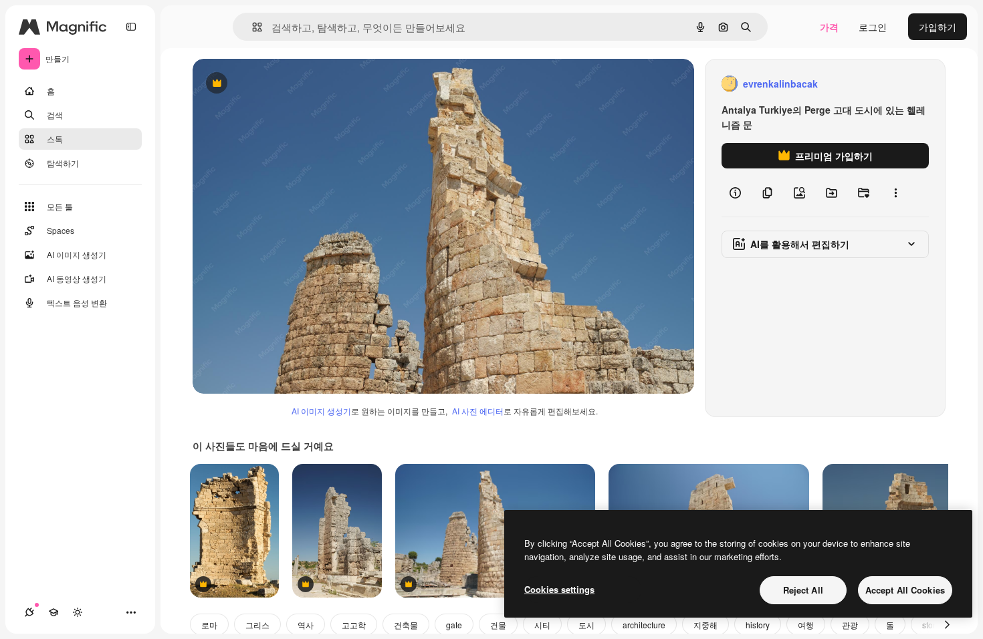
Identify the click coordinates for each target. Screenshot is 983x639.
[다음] (947, 624)
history (758, 624)
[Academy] (53, 612)
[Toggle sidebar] (131, 26)
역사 (306, 624)
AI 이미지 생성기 (321, 410)
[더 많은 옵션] (895, 192)
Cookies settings (559, 589)
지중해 (705, 624)
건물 (498, 624)
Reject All (803, 590)
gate (454, 624)
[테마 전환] (77, 612)
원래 (269, 84)
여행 (806, 624)
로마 (209, 624)
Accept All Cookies (905, 590)
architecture (644, 624)
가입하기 (937, 26)
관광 (850, 624)
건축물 (406, 624)
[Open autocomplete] (251, 27)
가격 (829, 26)
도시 (586, 624)
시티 (542, 624)
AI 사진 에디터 (478, 410)
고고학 (354, 624)
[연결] (29, 612)
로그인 (873, 26)
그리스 (257, 624)
